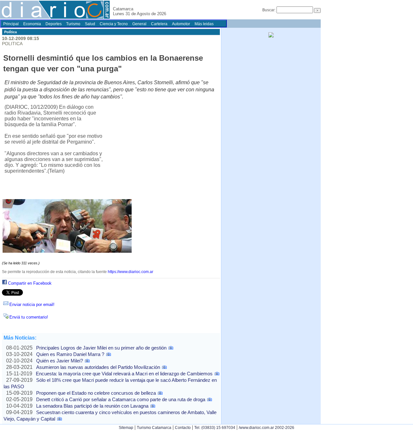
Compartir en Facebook (30, 283)
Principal (11, 24)
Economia (32, 24)
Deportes (53, 24)
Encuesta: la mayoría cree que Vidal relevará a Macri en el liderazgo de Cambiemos (124, 373)
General (139, 24)
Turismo (73, 24)
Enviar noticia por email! (32, 304)
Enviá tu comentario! (28, 317)
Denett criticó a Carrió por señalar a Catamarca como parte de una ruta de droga (120, 399)
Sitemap (126, 427)
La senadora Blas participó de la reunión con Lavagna (92, 406)
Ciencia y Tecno (114, 24)
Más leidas (204, 24)
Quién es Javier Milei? (59, 360)
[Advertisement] (160, 152)
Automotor (181, 24)
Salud (90, 24)
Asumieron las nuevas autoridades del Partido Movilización (98, 367)
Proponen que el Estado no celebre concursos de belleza (96, 393)
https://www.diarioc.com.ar (130, 271)
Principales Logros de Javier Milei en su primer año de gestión (101, 347)
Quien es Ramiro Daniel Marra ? (70, 354)
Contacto (183, 427)
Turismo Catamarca (154, 427)
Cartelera (159, 24)
